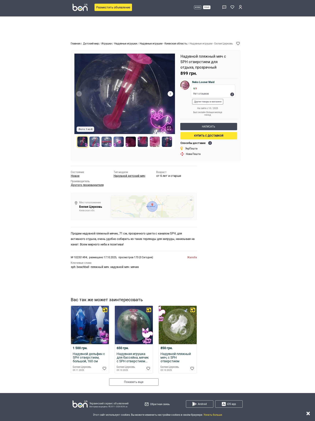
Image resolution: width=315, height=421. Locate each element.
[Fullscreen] (169, 128)
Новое (75, 176)
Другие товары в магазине (207, 101)
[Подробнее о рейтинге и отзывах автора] (232, 94)
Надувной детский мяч (129, 176)
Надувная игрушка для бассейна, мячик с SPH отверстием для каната (133, 357)
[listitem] (82, 142)
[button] (238, 43)
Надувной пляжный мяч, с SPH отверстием (176, 357)
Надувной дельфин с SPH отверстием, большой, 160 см (89, 357)
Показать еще (134, 382)
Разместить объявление (113, 7)
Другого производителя (87, 185)
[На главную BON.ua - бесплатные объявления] (80, 7)
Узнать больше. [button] (213, 414)
